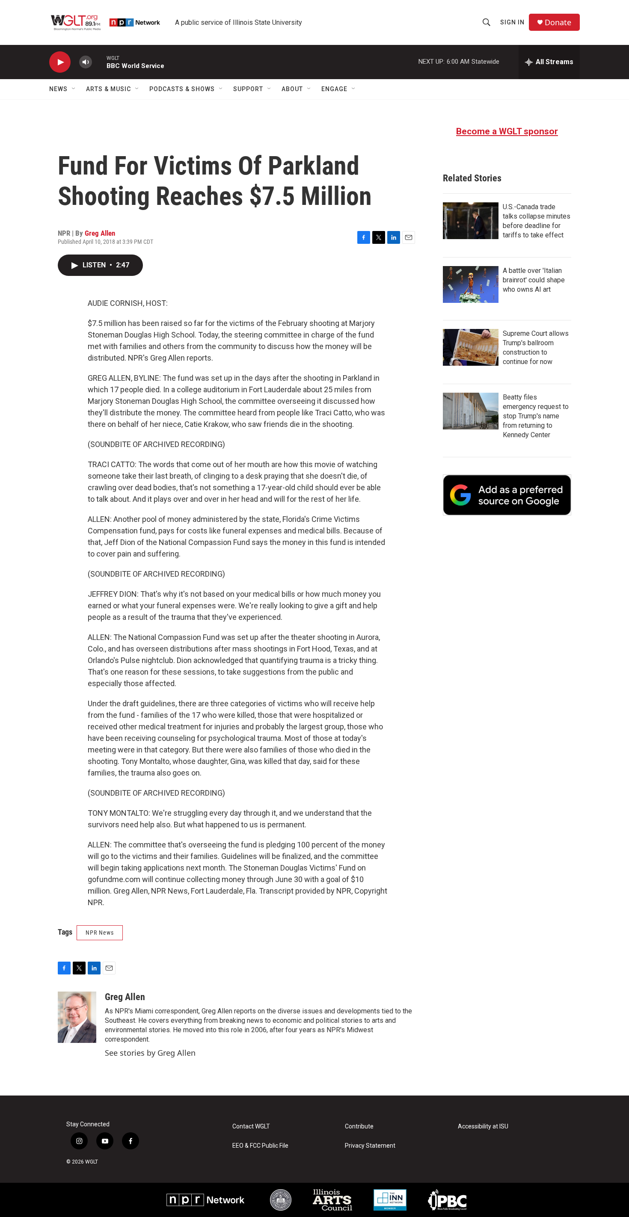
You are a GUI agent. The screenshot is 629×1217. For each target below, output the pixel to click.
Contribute (359, 1126)
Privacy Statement (370, 1146)
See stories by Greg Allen (150, 1053)
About (292, 89)
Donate (558, 22)
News (58, 89)
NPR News (100, 932)
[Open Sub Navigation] (74, 89)
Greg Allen (100, 233)
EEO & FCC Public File (260, 1146)
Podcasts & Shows (182, 89)
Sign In (512, 22)
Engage (334, 89)
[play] (60, 62)
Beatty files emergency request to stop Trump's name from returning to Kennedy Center (536, 416)
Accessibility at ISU (483, 1126)
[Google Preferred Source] (507, 495)
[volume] (85, 62)
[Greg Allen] (77, 1017)
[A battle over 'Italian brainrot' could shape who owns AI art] (470, 284)
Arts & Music (108, 89)
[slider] (99, 61)
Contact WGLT (251, 1126)
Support (248, 89)
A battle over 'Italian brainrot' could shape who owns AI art (534, 279)
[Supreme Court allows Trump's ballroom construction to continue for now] (470, 347)
